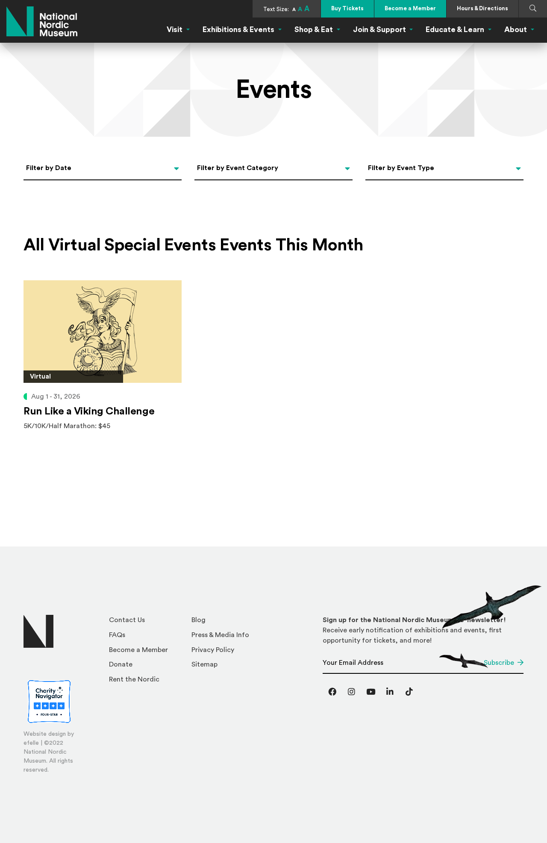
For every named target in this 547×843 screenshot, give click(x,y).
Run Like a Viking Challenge (89, 411)
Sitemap (204, 664)
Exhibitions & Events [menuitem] (238, 29)
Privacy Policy (212, 649)
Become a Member (410, 8)
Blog (198, 620)
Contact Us (127, 620)
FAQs (117, 635)
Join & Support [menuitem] (379, 29)
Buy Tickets (347, 8)
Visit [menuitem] (174, 29)
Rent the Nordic (134, 679)
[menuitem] (147, 622)
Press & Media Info (220, 635)
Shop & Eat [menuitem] (313, 29)
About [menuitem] (515, 29)
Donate (120, 664)
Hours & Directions (482, 8)
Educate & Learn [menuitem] (455, 29)
